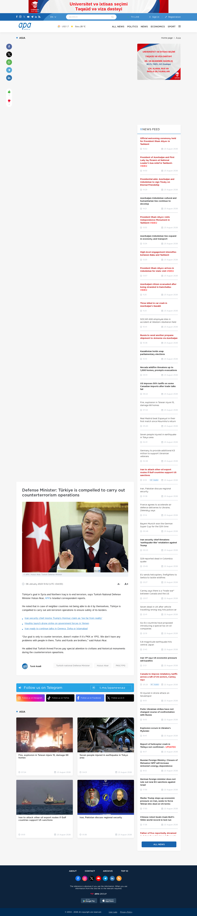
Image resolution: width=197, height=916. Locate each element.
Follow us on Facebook (91, 698)
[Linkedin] (36, 17)
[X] (24, 17)
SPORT (172, 26)
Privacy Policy (126, 912)
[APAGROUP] (98, 894)
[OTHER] (178, 26)
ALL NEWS (118, 26)
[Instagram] (20, 16)
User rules (113, 912)
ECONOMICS (158, 26)
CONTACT (90, 871)
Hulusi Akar (103, 665)
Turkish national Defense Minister (73, 665)
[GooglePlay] (89, 901)
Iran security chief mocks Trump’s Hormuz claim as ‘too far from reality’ (63, 618)
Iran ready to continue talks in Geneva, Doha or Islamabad (56, 628)
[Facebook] (16, 16)
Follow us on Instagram (32, 698)
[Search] (112, 17)
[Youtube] (28, 17)
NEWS (144, 26)
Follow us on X (117, 698)
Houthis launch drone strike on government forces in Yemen (57, 623)
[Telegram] (32, 17)
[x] (91, 879)
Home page (167, 38)
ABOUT (73, 871)
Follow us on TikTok (60, 698)
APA (47, 598)
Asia (178, 38)
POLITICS (132, 26)
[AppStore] (108, 901)
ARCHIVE (108, 871)
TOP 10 (124, 871)
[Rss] (39, 17)
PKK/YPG (120, 665)
